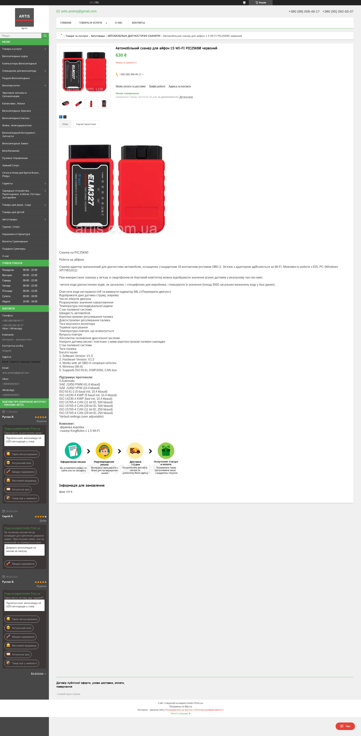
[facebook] (60, 117)
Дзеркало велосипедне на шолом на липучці (21, 549)
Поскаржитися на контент (179, 710)
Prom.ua (198, 703)
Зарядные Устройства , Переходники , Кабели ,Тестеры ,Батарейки (21, 194)
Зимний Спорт (10, 165)
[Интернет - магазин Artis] (24, 17)
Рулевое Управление (15, 158)
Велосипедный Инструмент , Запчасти (19, 134)
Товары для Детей (13, 212)
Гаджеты (7, 183)
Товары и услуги (12, 48)
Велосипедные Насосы (16, 118)
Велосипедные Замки (15, 143)
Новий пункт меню (69, 694)
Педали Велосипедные (16, 78)
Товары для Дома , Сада (16, 204)
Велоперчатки (11, 85)
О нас (5, 256)
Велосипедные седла (15, 56)
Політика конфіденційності (209, 710)
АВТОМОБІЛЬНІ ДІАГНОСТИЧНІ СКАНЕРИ (134, 35)
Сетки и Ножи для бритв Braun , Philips (21, 174)
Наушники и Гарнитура (16, 234)
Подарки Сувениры (14, 248)
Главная (65, 22)
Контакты (138, 22)
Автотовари (98, 35)
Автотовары (9, 219)
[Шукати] (45, 35)
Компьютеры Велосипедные (19, 63)
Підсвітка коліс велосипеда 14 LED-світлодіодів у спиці (23, 440)
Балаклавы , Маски (13, 103)
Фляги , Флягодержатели (17, 125)
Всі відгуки (37, 673)
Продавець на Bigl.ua (180, 706)
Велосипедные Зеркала (16, 110)
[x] (64, 117)
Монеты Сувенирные (15, 241)
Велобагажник (11, 150)
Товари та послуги (76, 35)
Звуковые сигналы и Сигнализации (14, 94)
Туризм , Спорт (11, 226)
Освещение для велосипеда (19, 70)
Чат (348, 726)
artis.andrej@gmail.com (15, 372)
